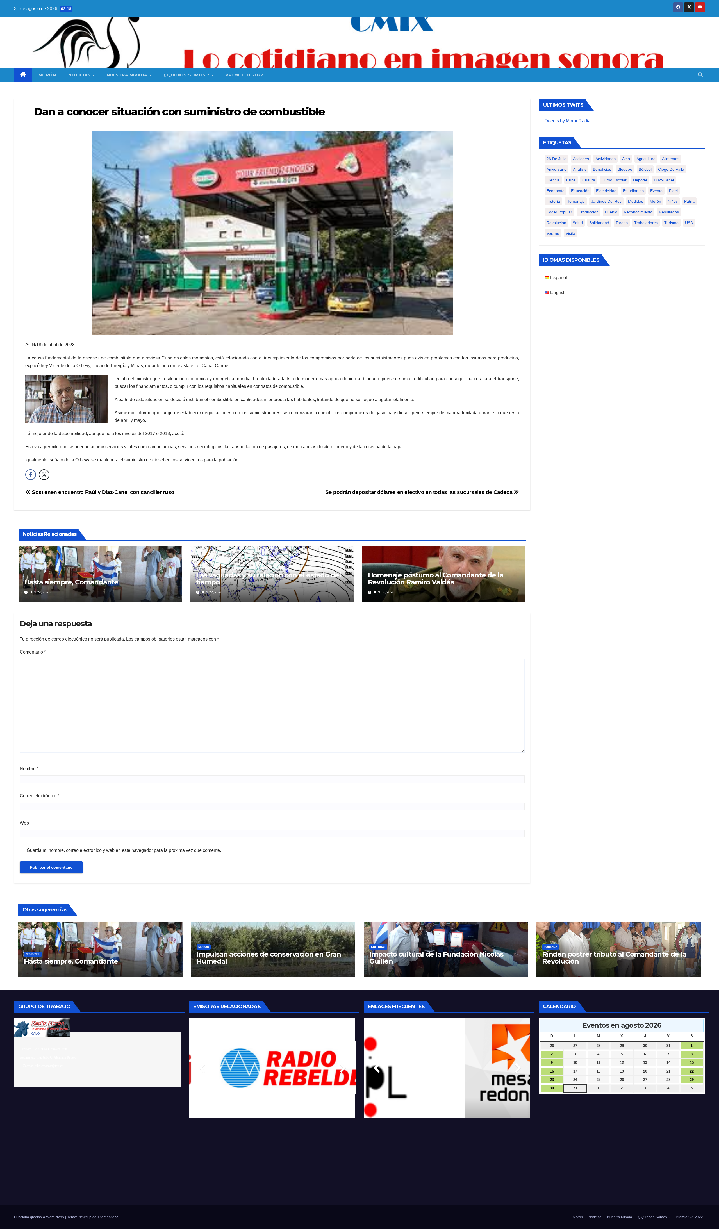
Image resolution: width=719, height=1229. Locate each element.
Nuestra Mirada (128, 75)
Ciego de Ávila (671, 169)
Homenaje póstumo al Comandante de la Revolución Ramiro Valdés (436, 578)
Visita (570, 233)
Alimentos (670, 158)
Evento (656, 190)
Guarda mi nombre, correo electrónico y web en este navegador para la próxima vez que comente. (124, 850)
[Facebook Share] (30, 474)
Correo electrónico (39, 795)
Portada (550, 946)
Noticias (80, 75)
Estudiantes (633, 190)
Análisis (579, 169)
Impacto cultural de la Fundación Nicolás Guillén (436, 957)
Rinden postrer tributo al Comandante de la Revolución (614, 957)
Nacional (33, 953)
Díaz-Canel (664, 180)
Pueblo (611, 212)
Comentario (33, 652)
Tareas (622, 222)
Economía (556, 190)
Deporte (640, 180)
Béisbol (645, 169)
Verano (553, 233)
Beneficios (602, 169)
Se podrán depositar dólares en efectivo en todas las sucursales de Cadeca (419, 492)
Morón (47, 75)
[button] (700, 74)
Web (24, 823)
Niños (673, 201)
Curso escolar (614, 180)
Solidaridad (599, 222)
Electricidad (606, 190)
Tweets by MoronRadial (568, 121)
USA (689, 222)
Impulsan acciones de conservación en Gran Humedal (269, 957)
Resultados (669, 212)
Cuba (571, 180)
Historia (553, 201)
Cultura (588, 180)
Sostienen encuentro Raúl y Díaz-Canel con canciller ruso (102, 492)
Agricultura (646, 158)
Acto (626, 158)
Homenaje (575, 201)
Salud (578, 222)
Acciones (581, 158)
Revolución (556, 222)
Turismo (671, 222)
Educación (580, 190)
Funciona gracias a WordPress (39, 1217)
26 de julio (556, 158)
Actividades (605, 158)
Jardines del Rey (606, 201)
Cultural (378, 946)
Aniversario (556, 169)
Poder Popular (559, 212)
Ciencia (553, 180)
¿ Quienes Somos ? (187, 75)
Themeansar (107, 1217)
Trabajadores (646, 222)
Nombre (29, 768)
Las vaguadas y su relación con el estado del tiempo (268, 578)
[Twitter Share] (44, 474)
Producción (589, 212)
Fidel (673, 190)
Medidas (635, 201)
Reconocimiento (638, 212)
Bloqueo (625, 169)
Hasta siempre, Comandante (71, 582)
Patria (689, 201)
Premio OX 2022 (244, 75)
